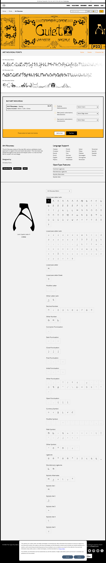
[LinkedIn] (93, 550)
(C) (48, 458)
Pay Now (71, 133)
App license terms (61, 121)
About (90, 5)
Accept (67, 557)
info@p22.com (94, 546)
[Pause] (53, 48)
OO (53, 469)
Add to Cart (59, 133)
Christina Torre (7, 163)
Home (4, 11)
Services (96, 5)
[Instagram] (89, 550)
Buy (101, 11)
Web (65, 112)
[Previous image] (50, 48)
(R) (58, 458)
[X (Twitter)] (102, 550)
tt (96, 458)
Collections (75, 5)
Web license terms (61, 114)
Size (88, 11)
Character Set (99, 52)
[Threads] (97, 550)
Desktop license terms (62, 108)
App (64, 119)
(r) (72, 458)
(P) (53, 458)
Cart (102, 5)
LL (48, 469)
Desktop (59, 106)
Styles (82, 52)
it (86, 458)
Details (90, 52)
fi (77, 458)
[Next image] (55, 48)
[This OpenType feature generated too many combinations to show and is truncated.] (101, 458)
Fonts (68, 5)
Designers (84, 5)
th (91, 458)
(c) (63, 458)
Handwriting (7, 168)
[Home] (4, 5)
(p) (67, 458)
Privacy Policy (62, 548)
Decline (79, 557)
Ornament (17, 168)
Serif (25, 168)
